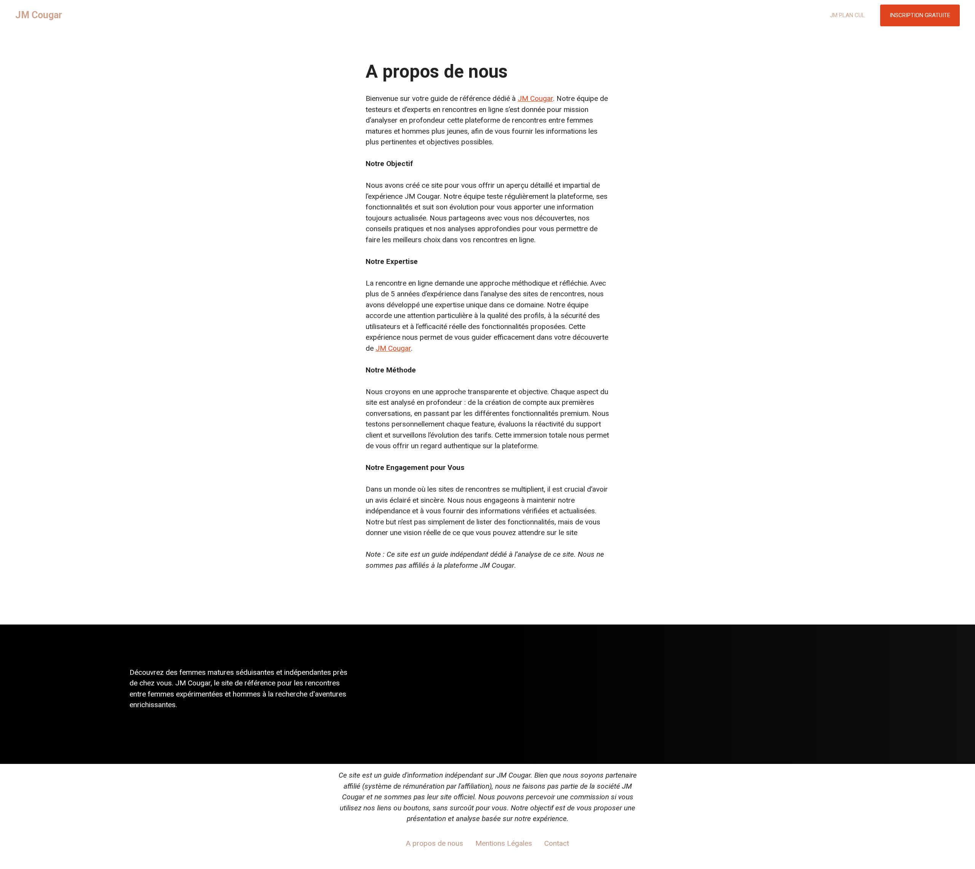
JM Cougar (38, 15)
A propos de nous (434, 843)
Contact (556, 843)
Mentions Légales (503, 843)
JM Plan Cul (847, 15)
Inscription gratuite (920, 15)
